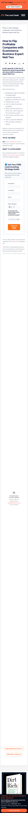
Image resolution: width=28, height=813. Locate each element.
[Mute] (23, 63)
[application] (14, 63)
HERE (15, 241)
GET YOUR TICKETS (14, 7)
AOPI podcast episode (13, 155)
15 (9, 63)
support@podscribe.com (14, 503)
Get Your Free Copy (14, 810)
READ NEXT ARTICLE (14, 754)
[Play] (6, 63)
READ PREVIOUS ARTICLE (14, 749)
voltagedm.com (13, 141)
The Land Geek (10, 15)
